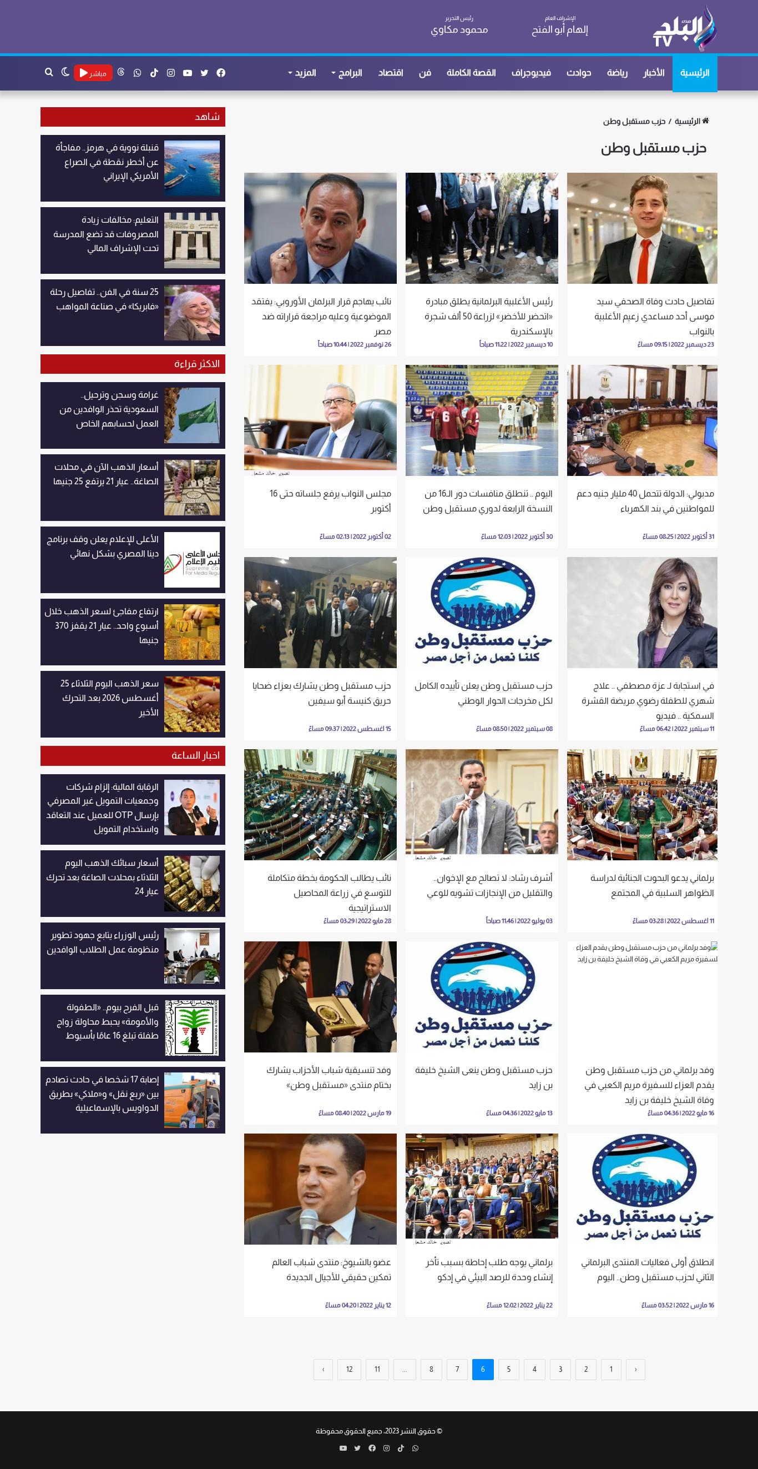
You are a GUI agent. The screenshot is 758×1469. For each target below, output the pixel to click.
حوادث (579, 72)
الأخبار (654, 72)
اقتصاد (390, 72)
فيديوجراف (531, 72)
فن (425, 72)
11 (377, 1369)
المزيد (305, 72)
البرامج (350, 72)
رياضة (617, 72)
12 (349, 1369)
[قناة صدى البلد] (684, 28)
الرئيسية (695, 72)
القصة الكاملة (471, 72)
